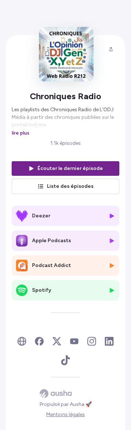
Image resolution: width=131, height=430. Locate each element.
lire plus (20, 133)
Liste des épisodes (70, 186)
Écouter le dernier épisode (70, 168)
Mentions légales (65, 414)
